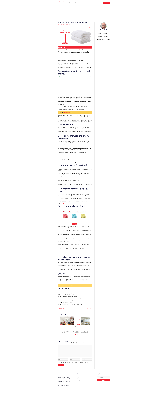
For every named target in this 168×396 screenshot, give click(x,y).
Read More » (62, 334)
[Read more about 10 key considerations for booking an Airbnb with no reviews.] (67, 320)
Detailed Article (64, 203)
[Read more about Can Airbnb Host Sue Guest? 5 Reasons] (82, 320)
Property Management (95, 2)
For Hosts (88, 2)
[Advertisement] (84, 12)
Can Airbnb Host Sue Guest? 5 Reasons (81, 326)
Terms (78, 381)
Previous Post (61, 308)
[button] (106, 3)
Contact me (79, 378)
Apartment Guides (82, 2)
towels (78, 49)
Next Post (89, 308)
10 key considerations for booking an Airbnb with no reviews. (67, 326)
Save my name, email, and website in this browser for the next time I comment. (73, 362)
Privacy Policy (79, 380)
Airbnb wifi (63, 254)
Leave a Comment (61, 24)
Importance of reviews (67, 112)
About (78, 377)
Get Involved (103, 380)
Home (70, 2)
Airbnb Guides (75, 2)
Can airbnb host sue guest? (69, 285)
